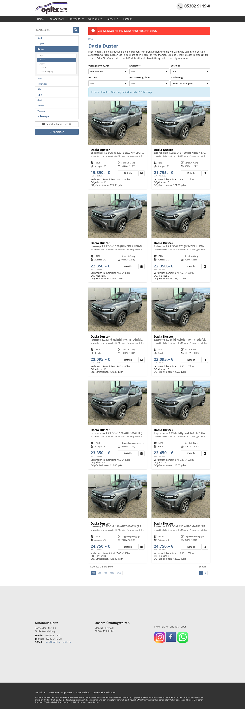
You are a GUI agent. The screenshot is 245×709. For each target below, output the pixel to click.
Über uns (93, 18)
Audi (40, 38)
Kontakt (127, 18)
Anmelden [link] (58, 131)
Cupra (41, 43)
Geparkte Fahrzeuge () (58, 124)
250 (119, 572)
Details (128, 173)
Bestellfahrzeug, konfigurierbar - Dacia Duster (117, 145)
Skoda (41, 105)
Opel (40, 94)
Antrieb (92, 77)
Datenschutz (83, 692)
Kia (39, 89)
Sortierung (176, 77)
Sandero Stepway (46, 72)
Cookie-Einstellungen (104, 692)
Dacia (41, 49)
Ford (40, 78)
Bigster (42, 56)
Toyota (41, 111)
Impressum (67, 692)
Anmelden (40, 692)
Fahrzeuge (74, 18)
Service (111, 18)
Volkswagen (44, 116)
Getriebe (175, 65)
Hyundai (42, 83)
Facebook (54, 692)
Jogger (42, 64)
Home (40, 18)
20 (99, 572)
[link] (141, 173)
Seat (40, 100)
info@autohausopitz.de (59, 642)
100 (112, 572)
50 (105, 572)
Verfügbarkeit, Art (98, 65)
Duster (42, 60)
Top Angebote (56, 18)
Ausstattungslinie (139, 77)
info (90, 38)
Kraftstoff (134, 65)
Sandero (43, 68)
